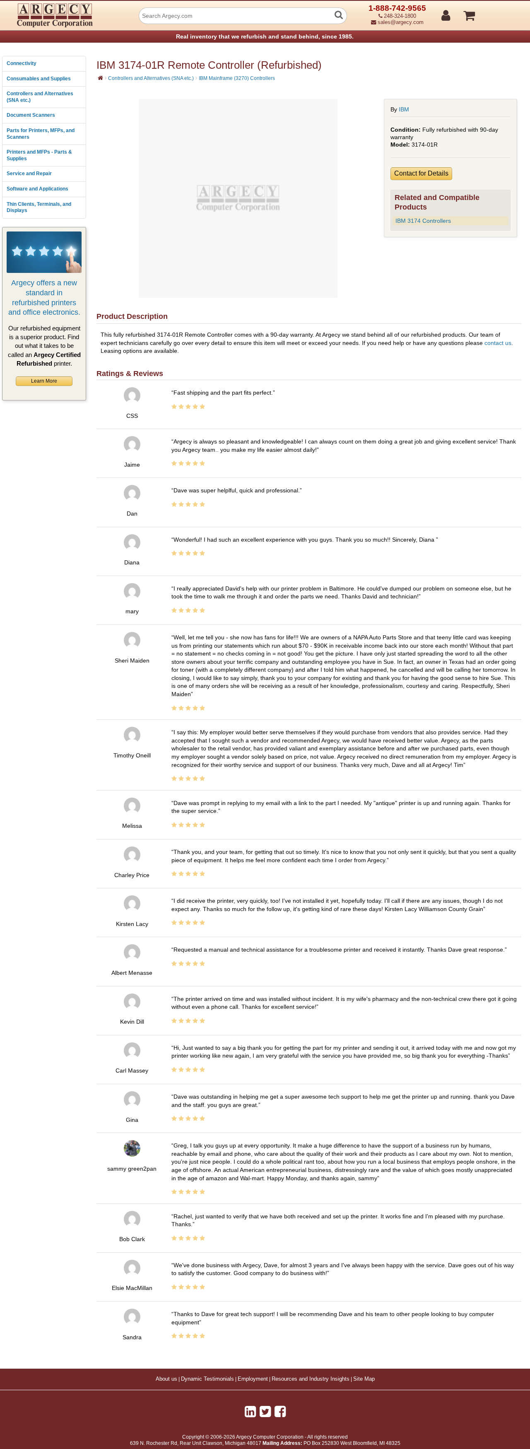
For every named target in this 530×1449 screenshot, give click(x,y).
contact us (497, 343)
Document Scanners (31, 115)
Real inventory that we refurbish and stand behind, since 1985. (265, 36)
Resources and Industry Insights (310, 1379)
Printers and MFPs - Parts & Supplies (39, 155)
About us (166, 1379)
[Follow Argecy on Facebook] (280, 1411)
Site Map (364, 1379)
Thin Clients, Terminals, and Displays (39, 207)
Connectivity (21, 63)
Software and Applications (37, 189)
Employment (253, 1379)
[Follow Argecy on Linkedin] (250, 1411)
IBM (404, 109)
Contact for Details (421, 173)
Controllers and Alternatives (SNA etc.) (40, 97)
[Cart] (500, 12)
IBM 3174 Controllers (423, 220)
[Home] (100, 77)
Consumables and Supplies (39, 79)
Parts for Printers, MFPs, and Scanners (41, 134)
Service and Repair (29, 173)
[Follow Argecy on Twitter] (265, 1411)
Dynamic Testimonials (207, 1379)
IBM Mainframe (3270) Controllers (237, 78)
